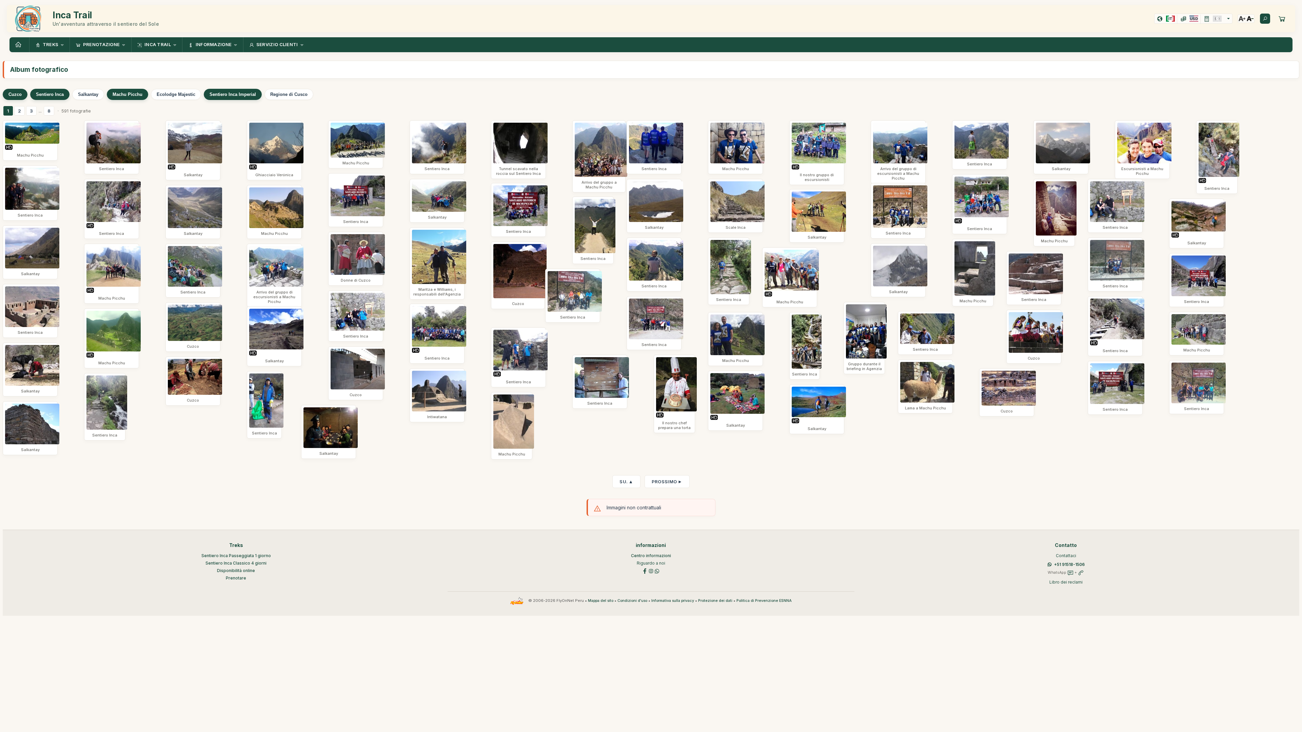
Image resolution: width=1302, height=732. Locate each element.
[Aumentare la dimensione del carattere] (1242, 19)
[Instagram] (651, 570)
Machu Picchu (127, 94)
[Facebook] (645, 570)
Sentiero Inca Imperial (233, 94)
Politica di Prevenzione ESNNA (764, 600)
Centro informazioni (651, 555)
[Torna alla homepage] (19, 44)
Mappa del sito (600, 600)
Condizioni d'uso (632, 600)
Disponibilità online (236, 570)
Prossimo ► (667, 481)
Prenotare (236, 578)
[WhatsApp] (657, 570)
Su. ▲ (626, 481)
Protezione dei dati (715, 600)
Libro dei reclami (1066, 582)
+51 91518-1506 (1069, 564)
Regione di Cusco (289, 94)
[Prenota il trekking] (1282, 18)
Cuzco (15, 94)
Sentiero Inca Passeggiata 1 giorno (236, 555)
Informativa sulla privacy (672, 600)
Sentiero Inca (50, 94)
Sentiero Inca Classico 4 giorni (236, 563)
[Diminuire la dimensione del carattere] (1250, 19)
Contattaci (1066, 555)
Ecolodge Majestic (176, 94)
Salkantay (88, 94)
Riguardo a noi (651, 563)
